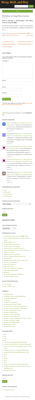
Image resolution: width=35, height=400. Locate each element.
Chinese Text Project (9, 252)
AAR (5, 334)
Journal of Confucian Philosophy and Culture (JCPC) (17, 318)
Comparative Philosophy (10, 298)
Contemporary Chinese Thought (12, 304)
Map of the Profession (10, 264)
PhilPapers (6, 272)
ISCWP (5, 358)
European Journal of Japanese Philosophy (15, 308)
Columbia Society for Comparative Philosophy (16, 350)
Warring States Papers (10, 326)
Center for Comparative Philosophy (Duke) (15, 342)
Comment (5, 61)
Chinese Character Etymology (12, 246)
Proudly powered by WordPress (12, 396)
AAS (5, 336)
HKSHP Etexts (7, 258)
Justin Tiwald (10, 146)
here (3, 30)
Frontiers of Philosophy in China (12, 310)
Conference (16, 35)
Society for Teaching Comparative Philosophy (16, 364)
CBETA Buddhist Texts (10, 242)
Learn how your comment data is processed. (17, 103)
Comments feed (8, 194)
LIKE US (4, 113)
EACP (5, 354)
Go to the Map (7, 284)
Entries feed (7, 192)
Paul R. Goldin (10, 123)
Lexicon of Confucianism (10, 262)
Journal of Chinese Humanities (12, 314)
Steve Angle (11, 33)
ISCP (5, 356)
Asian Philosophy (8, 294)
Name (4, 80)
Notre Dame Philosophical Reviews (13, 268)
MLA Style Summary (9, 389)
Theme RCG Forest (25, 396)
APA (5, 340)
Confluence (7, 300)
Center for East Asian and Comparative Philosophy (17, 344)
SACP (5, 360)
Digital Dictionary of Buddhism (12, 254)
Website (4, 93)
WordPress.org (8, 196)
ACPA (5, 338)
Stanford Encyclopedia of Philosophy (14, 274)
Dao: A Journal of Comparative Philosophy (15, 306)
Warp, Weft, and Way (14, 2)
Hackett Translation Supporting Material (14, 256)
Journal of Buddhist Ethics (11, 312)
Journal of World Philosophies (12, 322)
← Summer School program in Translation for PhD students (9, 44)
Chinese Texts (9, 35)
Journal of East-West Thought (11, 320)
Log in (5, 190)
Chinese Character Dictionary (12, 244)
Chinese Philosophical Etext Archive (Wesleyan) (16, 250)
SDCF (5, 362)
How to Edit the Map (9, 286)
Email (4, 87)
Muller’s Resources (9, 266)
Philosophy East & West (10, 324)
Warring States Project (10, 370)
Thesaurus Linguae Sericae (11, 276)
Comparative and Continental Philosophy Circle (16, 352)
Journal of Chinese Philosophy (12, 316)
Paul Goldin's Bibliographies (11, 270)
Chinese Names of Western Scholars (14, 248)
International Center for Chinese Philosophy (16, 260)
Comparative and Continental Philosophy (15, 296)
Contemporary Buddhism (11, 302)
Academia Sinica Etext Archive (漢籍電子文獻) (16, 236)
